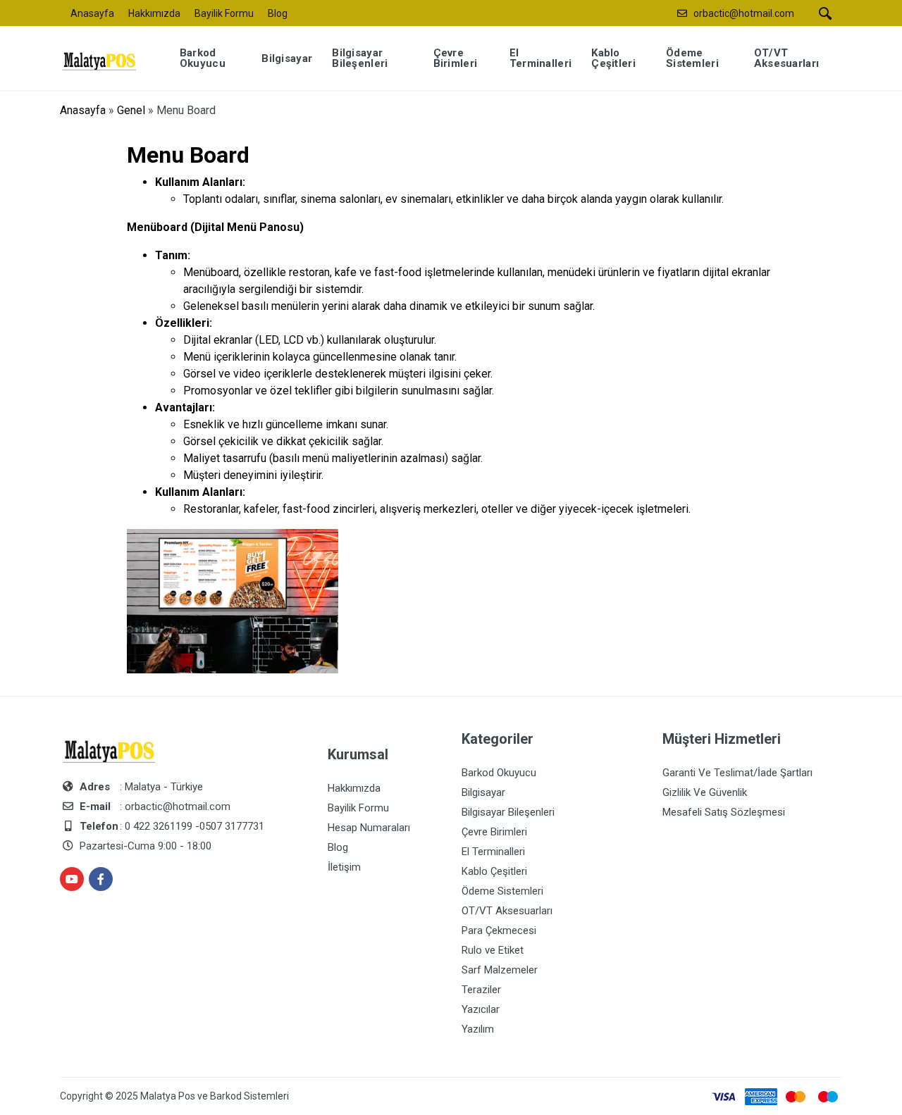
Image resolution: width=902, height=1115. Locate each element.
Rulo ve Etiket (493, 950)
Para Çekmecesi (499, 930)
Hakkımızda (154, 13)
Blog (278, 13)
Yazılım (478, 1029)
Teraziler (481, 989)
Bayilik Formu (224, 13)
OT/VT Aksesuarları (507, 910)
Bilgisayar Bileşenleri (508, 812)
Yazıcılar (481, 1009)
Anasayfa (92, 13)
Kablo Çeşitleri (494, 871)
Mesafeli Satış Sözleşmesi (723, 812)
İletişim (344, 867)
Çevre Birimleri (494, 832)
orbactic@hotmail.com (743, 13)
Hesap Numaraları (369, 827)
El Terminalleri (493, 851)
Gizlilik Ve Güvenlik (704, 792)
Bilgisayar (483, 792)
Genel (131, 110)
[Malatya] (108, 57)
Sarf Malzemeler (500, 970)
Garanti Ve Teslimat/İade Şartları (737, 772)
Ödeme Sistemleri (502, 891)
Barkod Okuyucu (499, 772)
